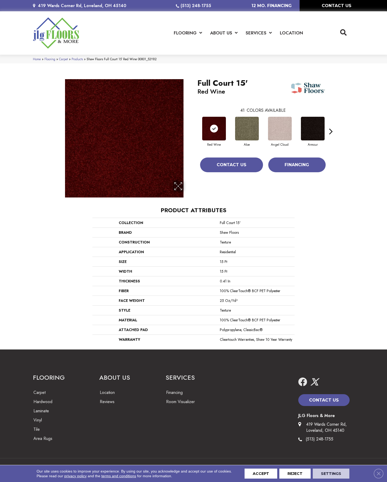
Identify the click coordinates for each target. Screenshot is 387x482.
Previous (195, 123)
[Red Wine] (214, 128)
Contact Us (231, 164)
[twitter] (314, 382)
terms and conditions (118, 476)
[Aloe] (247, 128)
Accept (261, 473)
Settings (331, 473)
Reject (294, 473)
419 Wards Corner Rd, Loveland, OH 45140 (82, 6)
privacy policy (75, 476)
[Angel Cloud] (280, 128)
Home (37, 59)
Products (77, 59)
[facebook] (302, 382)
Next (331, 123)
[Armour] (313, 128)
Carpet (63, 59)
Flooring (49, 59)
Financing (297, 164)
